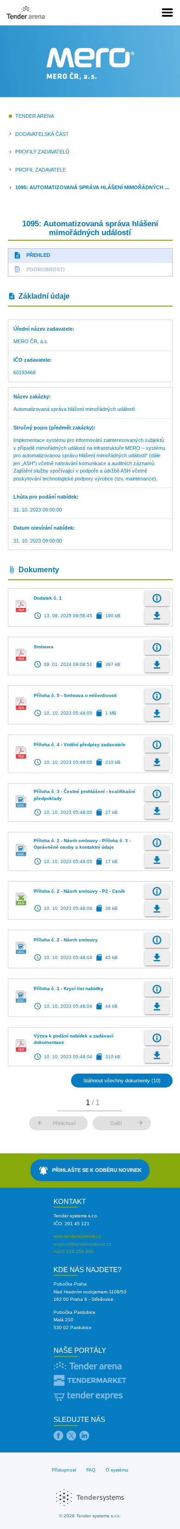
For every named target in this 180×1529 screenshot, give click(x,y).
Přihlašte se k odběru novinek (90, 1170)
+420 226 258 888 (74, 1251)
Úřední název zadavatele (42, 329)
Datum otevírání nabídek (43, 528)
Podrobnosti (39, 269)
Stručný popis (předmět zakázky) (53, 427)
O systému (117, 1469)
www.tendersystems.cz (77, 1236)
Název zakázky (31, 396)
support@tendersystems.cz (82, 1244)
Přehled (31, 255)
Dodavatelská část (42, 134)
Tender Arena (34, 116)
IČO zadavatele (31, 360)
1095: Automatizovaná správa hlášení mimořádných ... (92, 187)
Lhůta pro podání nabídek (45, 496)
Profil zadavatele (40, 170)
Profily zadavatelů (42, 151)
